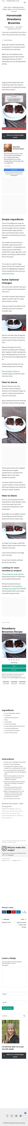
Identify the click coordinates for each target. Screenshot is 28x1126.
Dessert (10, 9)
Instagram (11, 855)
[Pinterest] (16, 1115)
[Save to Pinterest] (13, 912)
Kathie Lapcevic (10, 27)
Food (9, 7)
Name (5, 994)
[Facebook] (7, 1115)
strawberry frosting (12, 371)
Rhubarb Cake (6, 921)
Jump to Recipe (8, 40)
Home (5, 7)
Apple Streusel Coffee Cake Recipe (21, 923)
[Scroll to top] (24, 1121)
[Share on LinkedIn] (18, 912)
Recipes (5, 9)
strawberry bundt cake (13, 574)
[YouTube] (20, 1115)
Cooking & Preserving (17, 7)
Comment (5, 965)
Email (5, 1002)
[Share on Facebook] (4, 912)
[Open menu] (24, 2)
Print (14, 666)
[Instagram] (11, 1115)
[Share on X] (9, 912)
